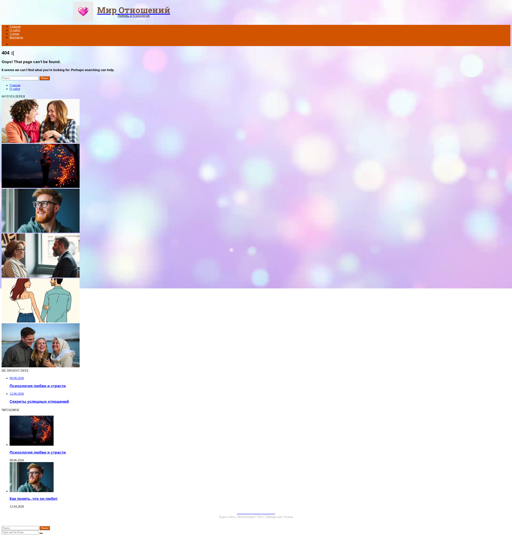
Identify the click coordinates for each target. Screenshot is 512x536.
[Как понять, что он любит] (122, 211)
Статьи (14, 33)
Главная (15, 26)
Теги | (261, 517)
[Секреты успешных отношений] (122, 121)
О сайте (15, 30)
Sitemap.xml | (275, 517)
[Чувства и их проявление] (122, 345)
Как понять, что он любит (34, 499)
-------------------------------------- (256, 513)
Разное (288, 517)
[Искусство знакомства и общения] (122, 256)
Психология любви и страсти (38, 452)
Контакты (16, 37)
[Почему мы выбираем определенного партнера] (122, 300)
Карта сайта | (228, 517)
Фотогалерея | (247, 517)
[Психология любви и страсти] (122, 166)
